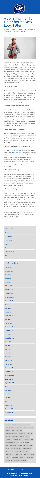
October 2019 (9, 301)
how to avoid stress (11, 445)
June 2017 (8, 349)
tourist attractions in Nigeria (18, 460)
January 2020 (9, 289)
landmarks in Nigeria (16, 448)
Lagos (7, 448)
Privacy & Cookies (11, 473)
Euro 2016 (29, 433)
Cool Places (8, 236)
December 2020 (9, 271)
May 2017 (8, 353)
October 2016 (9, 379)
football (8, 439)
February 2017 (9, 364)
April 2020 (8, 282)
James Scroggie (10, 29)
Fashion (18, 31)
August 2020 (8, 275)
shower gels (15, 457)
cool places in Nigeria (11, 433)
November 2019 (9, 297)
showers (22, 457)
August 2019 (8, 304)
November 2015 (9, 412)
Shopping (8, 457)
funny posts (26, 439)
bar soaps (8, 424)
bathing (14, 424)
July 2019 (8, 308)
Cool (13, 430)
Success (8, 460)
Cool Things (11, 31)
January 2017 (9, 368)
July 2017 (8, 345)
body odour (19, 427)
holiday (27, 442)
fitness (27, 436)
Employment (22, 433)
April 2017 (8, 356)
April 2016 (8, 401)
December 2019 (9, 293)
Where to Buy (23, 475)
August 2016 (8, 386)
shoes (32, 454)
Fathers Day (15, 436)
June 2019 (8, 312)
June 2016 (8, 394)
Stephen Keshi (29, 457)
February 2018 (9, 323)
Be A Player (26, 424)
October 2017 (9, 334)
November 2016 (9, 375)
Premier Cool (18, 451)
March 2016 (8, 405)
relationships (9, 454)
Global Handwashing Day (12, 442)
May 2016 (8, 397)
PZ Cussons (26, 451)
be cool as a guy (10, 427)
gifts (32, 439)
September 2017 (10, 338)
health (22, 442)
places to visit (9, 451)
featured (22, 436)
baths (19, 424)
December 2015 (9, 409)
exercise (8, 436)
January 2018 (9, 327)
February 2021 (9, 267)
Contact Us (13, 475)
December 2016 (9, 371)
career (31, 427)
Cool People (27, 29)
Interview (25, 445)
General (23, 31)
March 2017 (8, 360)
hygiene (20, 445)
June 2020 (8, 278)
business (26, 427)
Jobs (31, 445)
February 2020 (9, 286)
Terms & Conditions (26, 473)
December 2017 (9, 330)
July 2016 (8, 390)
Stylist (7, 255)
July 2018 (8, 319)
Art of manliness (16, 150)
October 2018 (9, 315)
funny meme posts (16, 439)
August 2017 (8, 342)
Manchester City (9, 251)
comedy (8, 430)
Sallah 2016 (26, 454)
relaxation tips (18, 454)
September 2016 (10, 383)
